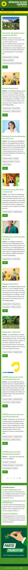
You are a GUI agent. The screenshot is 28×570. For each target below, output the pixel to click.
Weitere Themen (16, 111)
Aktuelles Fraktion (7, 57)
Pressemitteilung (7, 468)
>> (20, 478)
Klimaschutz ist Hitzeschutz (10, 514)
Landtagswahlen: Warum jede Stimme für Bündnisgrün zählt (14, 501)
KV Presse (12, 462)
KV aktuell (5, 462)
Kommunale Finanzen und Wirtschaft (12, 63)
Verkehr (15, 468)
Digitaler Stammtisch (10, 88)
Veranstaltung (6, 111)
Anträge (16, 57)
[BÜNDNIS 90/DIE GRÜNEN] (4, 4)
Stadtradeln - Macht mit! (11, 332)
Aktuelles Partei (7, 108)
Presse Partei (16, 108)
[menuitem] (8, 568)
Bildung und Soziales (8, 60)
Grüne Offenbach (5, 12)
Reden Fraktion (7, 164)
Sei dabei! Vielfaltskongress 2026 (11, 490)
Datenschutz (15, 568)
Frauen (17, 161)
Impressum (8, 568)
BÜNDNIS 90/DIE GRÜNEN (18, 3)
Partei (12, 12)
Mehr (5, 67)
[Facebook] (21, 568)
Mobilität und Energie (8, 465)
